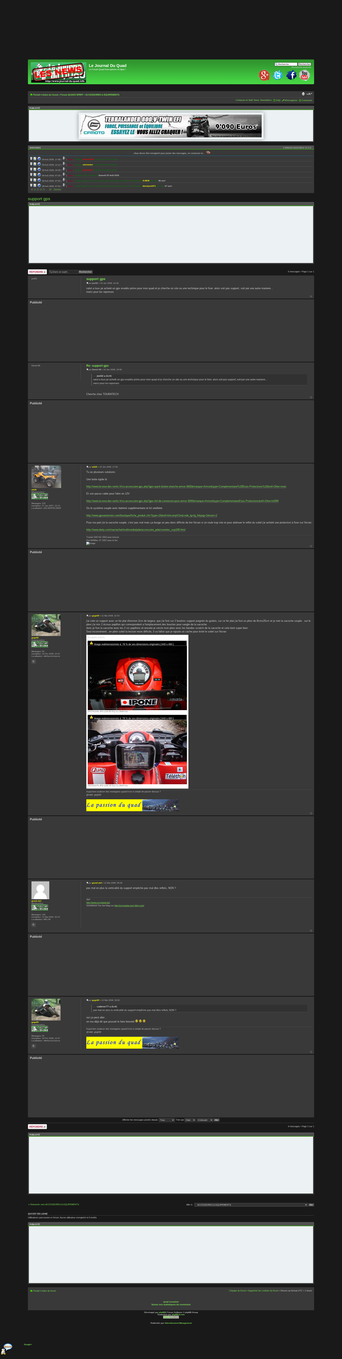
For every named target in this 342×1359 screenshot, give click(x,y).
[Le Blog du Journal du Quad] (59, 71)
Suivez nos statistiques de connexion (171, 1304)
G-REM (146, 181)
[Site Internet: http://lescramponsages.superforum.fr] (33, 925)
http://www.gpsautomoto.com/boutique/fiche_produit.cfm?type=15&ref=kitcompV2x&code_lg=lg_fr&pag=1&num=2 (151, 515)
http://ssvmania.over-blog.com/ (129, 905)
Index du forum (50, 95)
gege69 (95, 616)
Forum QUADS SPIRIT (71, 95)
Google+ (28, 1344)
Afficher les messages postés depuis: (140, 1120)
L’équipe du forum (237, 1290)
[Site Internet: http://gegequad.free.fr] (33, 661)
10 (50, 189)
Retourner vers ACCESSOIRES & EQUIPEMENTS (54, 1204)
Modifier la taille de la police (309, 94)
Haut (311, 296)
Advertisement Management (178, 1323)
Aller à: (189, 1204)
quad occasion (171, 1302)
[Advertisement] (146, 31)
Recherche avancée (301, 67)
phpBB (162, 1312)
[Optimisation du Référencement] (171, 1318)
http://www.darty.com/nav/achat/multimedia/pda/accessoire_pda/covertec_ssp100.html (135, 529)
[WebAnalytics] (178, 1299)
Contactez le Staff (244, 100)
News (256, 100)
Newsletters (266, 100)
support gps (39, 198)
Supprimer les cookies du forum (263, 1290)
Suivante (57, 189)
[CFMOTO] (171, 136)
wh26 (94, 467)
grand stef (97, 883)
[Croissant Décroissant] (208, 1120)
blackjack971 (149, 186)
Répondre (32, 270)
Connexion (307, 100)
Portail (36, 95)
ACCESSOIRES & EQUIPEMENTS (102, 95)
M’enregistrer (291, 100)
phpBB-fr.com (178, 1314)
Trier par (180, 1120)
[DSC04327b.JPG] (137, 757)
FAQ (278, 100)
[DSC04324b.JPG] (137, 683)
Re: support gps (97, 365)
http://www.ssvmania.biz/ (98, 902)
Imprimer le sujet (303, 94)
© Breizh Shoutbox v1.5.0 (297, 148)
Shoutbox (35, 148)
